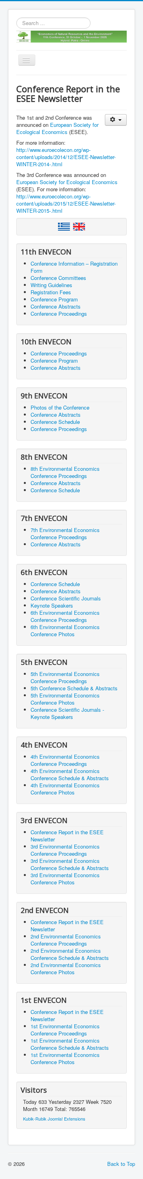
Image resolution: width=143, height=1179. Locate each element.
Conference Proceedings (59, 313)
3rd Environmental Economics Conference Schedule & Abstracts (70, 864)
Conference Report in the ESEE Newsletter (67, 835)
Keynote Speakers (52, 605)
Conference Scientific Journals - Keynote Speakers (67, 713)
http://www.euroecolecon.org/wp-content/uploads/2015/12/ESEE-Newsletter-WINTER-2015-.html (66, 203)
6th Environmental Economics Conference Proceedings (65, 616)
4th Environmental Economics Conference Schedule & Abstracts (70, 774)
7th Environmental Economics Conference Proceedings (65, 533)
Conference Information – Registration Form (74, 267)
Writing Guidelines (51, 285)
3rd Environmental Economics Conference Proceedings (65, 850)
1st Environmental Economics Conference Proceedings (65, 1029)
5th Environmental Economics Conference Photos (65, 698)
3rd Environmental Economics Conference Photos (65, 878)
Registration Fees (51, 292)
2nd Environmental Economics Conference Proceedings (66, 939)
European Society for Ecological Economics (57, 128)
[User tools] (116, 120)
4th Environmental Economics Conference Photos (65, 788)
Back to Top (121, 1163)
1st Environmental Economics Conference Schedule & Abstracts (70, 1044)
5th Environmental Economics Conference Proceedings (65, 677)
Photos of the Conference (60, 407)
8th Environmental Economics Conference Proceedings (65, 472)
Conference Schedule (55, 421)
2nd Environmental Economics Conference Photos (66, 968)
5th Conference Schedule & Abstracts (74, 688)
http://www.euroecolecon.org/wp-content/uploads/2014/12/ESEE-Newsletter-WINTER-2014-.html (66, 157)
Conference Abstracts (56, 306)
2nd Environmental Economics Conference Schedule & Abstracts (70, 954)
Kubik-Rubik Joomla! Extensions (54, 1118)
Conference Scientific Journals (66, 598)
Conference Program (54, 299)
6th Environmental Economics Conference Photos (65, 630)
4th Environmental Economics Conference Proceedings (65, 760)
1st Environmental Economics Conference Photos (65, 1058)
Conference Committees (58, 278)
